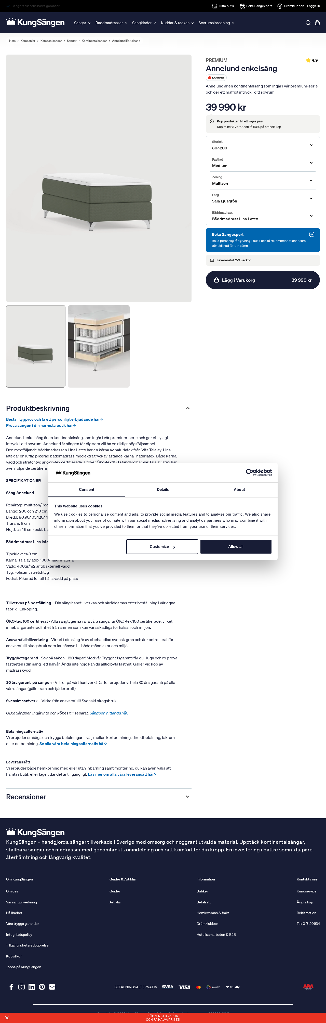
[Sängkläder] (155, 22)
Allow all (235, 546)
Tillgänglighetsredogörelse (27, 945)
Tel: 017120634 (308, 923)
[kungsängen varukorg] (317, 22)
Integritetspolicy (19, 934)
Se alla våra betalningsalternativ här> (73, 743)
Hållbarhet (14, 913)
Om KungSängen (19, 879)
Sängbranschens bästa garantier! (36, 6)
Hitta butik (226, 6)
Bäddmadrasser (109, 22)
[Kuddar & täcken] (192, 22)
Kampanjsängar (51, 40)
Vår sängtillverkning (21, 902)
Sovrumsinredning (214, 22)
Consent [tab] (86, 489)
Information (206, 879)
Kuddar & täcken (175, 22)
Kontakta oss (307, 879)
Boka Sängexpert (259, 6)
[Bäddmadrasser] (126, 22)
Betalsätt (204, 902)
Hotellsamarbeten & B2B (216, 934)
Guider (115, 891)
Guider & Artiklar (123, 879)
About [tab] (239, 489)
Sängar (80, 22)
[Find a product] (308, 22)
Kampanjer (28, 40)
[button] (7, 1018)
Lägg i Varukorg (267, 280)
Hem (12, 40)
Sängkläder (142, 22)
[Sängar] (89, 22)
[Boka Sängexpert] (312, 234)
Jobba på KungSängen (23, 967)
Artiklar (115, 902)
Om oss (12, 891)
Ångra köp (305, 902)
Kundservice (307, 891)
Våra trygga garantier (22, 923)
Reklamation (306, 913)
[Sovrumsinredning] (233, 22)
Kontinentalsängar (94, 40)
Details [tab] (163, 489)
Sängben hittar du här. (109, 712)
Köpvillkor (14, 956)
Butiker (202, 891)
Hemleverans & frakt (213, 913)
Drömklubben (294, 6)
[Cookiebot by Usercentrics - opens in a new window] (249, 473)
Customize (159, 546)
